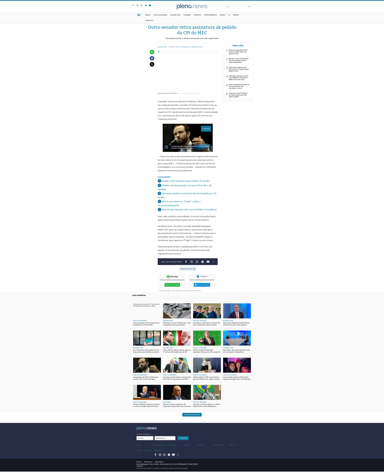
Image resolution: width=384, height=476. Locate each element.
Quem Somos (159, 462)
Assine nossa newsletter (143, 434)
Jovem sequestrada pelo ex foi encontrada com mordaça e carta (239, 86)
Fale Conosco (148, 462)
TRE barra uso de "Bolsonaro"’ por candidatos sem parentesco (177, 324)
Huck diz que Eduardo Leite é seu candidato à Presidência (189, 209)
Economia (187, 15)
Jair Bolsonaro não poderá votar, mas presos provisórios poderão (146, 351)
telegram (145, 5)
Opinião (236, 15)
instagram (137, 5)
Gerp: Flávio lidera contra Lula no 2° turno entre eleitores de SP (177, 351)
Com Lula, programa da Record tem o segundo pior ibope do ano (239, 69)
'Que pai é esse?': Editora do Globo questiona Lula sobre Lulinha (238, 95)
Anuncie (139, 462)
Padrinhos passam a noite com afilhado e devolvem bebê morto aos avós (238, 77)
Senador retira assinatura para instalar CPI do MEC (186, 181)
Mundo (222, 15)
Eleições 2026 (175, 15)
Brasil (148, 15)
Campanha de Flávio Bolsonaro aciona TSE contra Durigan (146, 378)
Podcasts (149, 20)
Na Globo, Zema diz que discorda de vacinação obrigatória (236, 351)
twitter (154, 5)
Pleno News (192, 6)
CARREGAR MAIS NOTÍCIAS (192, 414)
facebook (133, 5)
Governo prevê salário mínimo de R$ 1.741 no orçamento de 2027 (177, 378)
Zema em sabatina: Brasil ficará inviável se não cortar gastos (236, 324)
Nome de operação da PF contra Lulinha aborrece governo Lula (238, 52)
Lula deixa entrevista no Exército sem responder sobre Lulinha (206, 324)
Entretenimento (210, 15)
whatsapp (141, 5)
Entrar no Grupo (202, 285)
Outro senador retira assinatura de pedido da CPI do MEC (146, 324)
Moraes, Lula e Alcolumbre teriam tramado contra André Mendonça (238, 60)
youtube (150, 5)
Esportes (197, 15)
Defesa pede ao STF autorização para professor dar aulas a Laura (206, 378)
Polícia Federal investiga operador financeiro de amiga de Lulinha (206, 352)
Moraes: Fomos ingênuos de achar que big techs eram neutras (177, 405)
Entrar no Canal (173, 285)
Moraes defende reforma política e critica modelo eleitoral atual (146, 405)
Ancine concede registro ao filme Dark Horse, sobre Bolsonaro (206, 405)
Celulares (167, 402)
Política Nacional (160, 15)
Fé (229, 15)
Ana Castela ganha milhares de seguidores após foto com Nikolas (237, 378)
